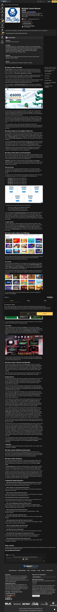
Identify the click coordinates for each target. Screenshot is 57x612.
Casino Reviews (22, 570)
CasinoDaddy (49, 570)
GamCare (30, 440)
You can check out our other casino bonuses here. (16, 33)
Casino (8, 477)
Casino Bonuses (13, 570)
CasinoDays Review (34, 547)
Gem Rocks (22, 267)
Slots (2, 15)
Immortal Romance (19, 266)
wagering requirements (21, 212)
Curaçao (30, 112)
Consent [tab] (11, 300)
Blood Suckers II (9, 266)
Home (6, 4)
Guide (38, 570)
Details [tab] (28, 300)
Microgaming (23, 73)
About (2, 37)
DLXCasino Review (9, 548)
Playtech (30, 73)
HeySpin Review (51, 547)
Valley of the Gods (13, 267)
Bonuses (2, 9)
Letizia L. (25, 19)
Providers (33, 570)
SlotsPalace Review (43, 547)
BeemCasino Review (18, 548)
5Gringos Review (8, 547)
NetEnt (18, 73)
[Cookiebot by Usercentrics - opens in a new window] (48, 297)
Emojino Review (25, 547)
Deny (28, 313)
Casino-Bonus (11, 4)
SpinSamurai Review (17, 547)
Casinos (2, 12)
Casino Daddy (2, 42)
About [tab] (45, 300)
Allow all (44, 313)
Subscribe (36, 595)
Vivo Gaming (24, 327)
